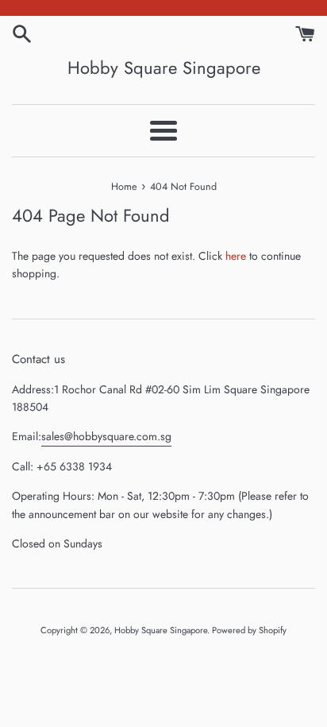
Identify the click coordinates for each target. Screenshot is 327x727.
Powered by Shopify (249, 630)
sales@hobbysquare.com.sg (106, 436)
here (235, 256)
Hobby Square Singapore (163, 68)
